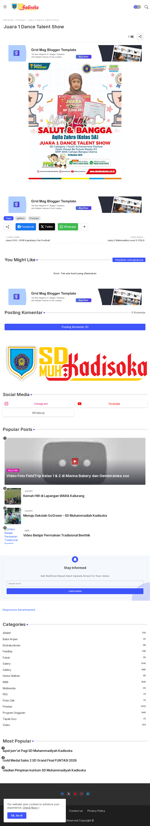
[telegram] (88, 793)
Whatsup (38, 413)
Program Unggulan (74, 712)
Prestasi (20, 19)
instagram (41, 404)
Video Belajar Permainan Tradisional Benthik (56, 535)
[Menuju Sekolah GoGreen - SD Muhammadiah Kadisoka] (13, 516)
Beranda (8, 19)
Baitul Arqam (74, 639)
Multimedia (74, 688)
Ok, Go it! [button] (17, 815)
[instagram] (81, 793)
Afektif (74, 632)
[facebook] (62, 793)
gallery (21, 218)
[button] (137, 7)
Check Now (30, 807)
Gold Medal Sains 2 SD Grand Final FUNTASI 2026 (40, 760)
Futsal (74, 657)
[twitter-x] (68, 793)
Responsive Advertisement (19, 609)
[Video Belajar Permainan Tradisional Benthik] (13, 535)
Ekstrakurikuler (74, 645)
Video (74, 724)
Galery (74, 663)
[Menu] (5, 7)
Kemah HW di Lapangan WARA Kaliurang (53, 496)
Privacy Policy (96, 810)
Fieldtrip (74, 651)
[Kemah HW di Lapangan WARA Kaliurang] (13, 496)
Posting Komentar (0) (75, 327)
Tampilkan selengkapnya (129, 259)
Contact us (76, 810)
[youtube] (75, 793)
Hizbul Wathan (74, 675)
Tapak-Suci (74, 718)
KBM (74, 682)
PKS (74, 694)
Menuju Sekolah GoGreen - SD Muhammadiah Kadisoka (65, 515)
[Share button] (84, 226)
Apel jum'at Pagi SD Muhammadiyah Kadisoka (37, 751)
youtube (114, 404)
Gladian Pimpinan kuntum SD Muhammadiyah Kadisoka (44, 770)
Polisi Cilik (74, 700)
